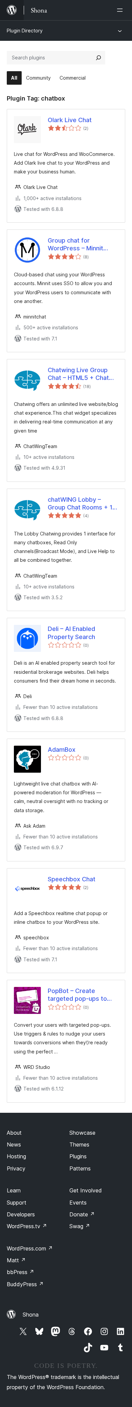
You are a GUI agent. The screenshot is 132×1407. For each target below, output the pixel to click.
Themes (79, 1144)
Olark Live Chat (70, 119)
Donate (82, 1214)
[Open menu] (121, 10)
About (14, 1132)
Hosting (16, 1156)
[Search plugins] (98, 57)
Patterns (80, 1168)
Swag (79, 1226)
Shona (31, 1314)
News (14, 1144)
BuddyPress (25, 1284)
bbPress (20, 1272)
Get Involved (85, 1190)
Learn (14, 1190)
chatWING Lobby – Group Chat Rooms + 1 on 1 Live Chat (80, 504)
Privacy (16, 1168)
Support (16, 1202)
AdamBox (61, 749)
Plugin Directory (25, 30)
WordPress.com (30, 1248)
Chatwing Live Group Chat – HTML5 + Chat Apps (78, 374)
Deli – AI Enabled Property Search (71, 632)
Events (78, 1202)
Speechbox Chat (71, 879)
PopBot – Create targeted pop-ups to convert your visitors (78, 995)
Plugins (78, 1156)
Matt (16, 1260)
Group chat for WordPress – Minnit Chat (75, 244)
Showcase (82, 1132)
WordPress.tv (27, 1226)
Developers (21, 1214)
